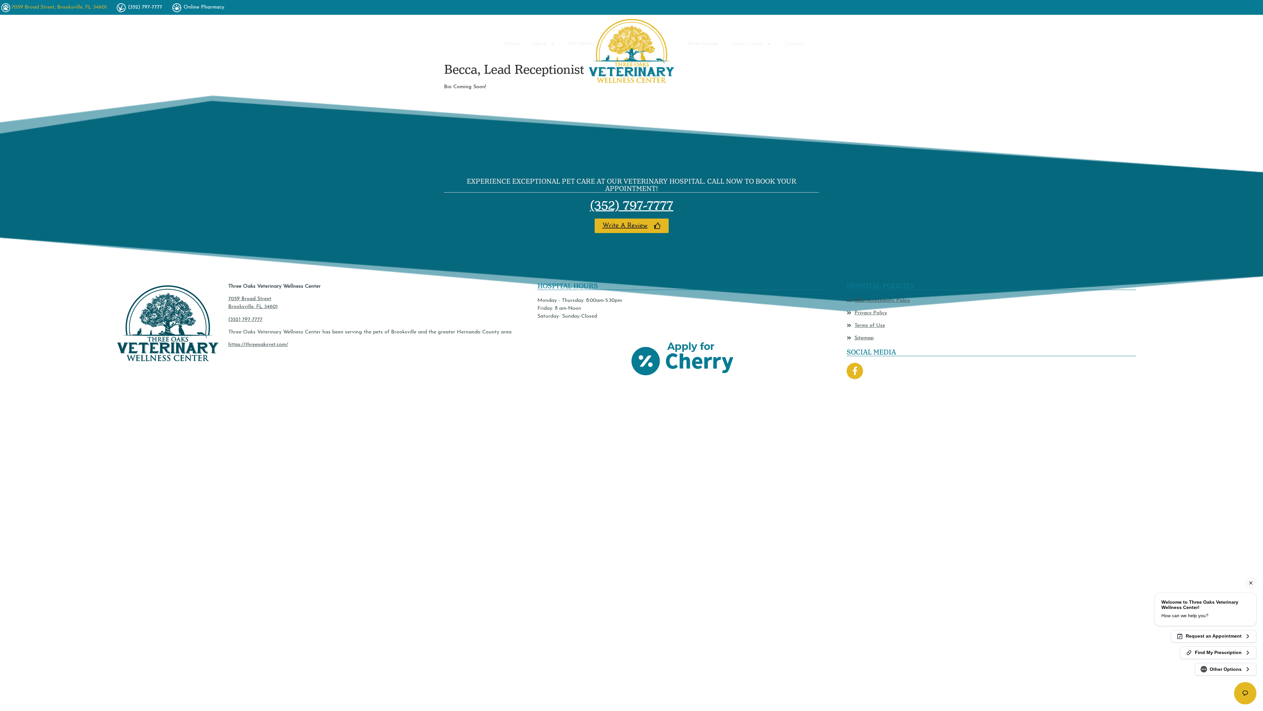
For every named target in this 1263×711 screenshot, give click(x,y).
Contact (794, 43)
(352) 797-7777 (631, 205)
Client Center (747, 43)
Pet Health (581, 43)
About (539, 43)
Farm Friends (703, 43)
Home (512, 43)
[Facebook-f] (855, 371)
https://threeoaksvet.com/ (258, 344)
